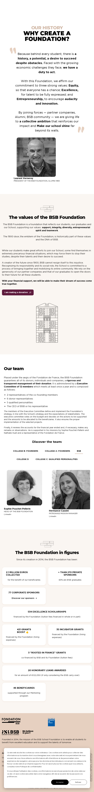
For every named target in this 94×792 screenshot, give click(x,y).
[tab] (79, 451)
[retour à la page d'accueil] (24, 722)
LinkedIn (7, 514)
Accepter (60, 782)
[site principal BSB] (47, 731)
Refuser (78, 782)
